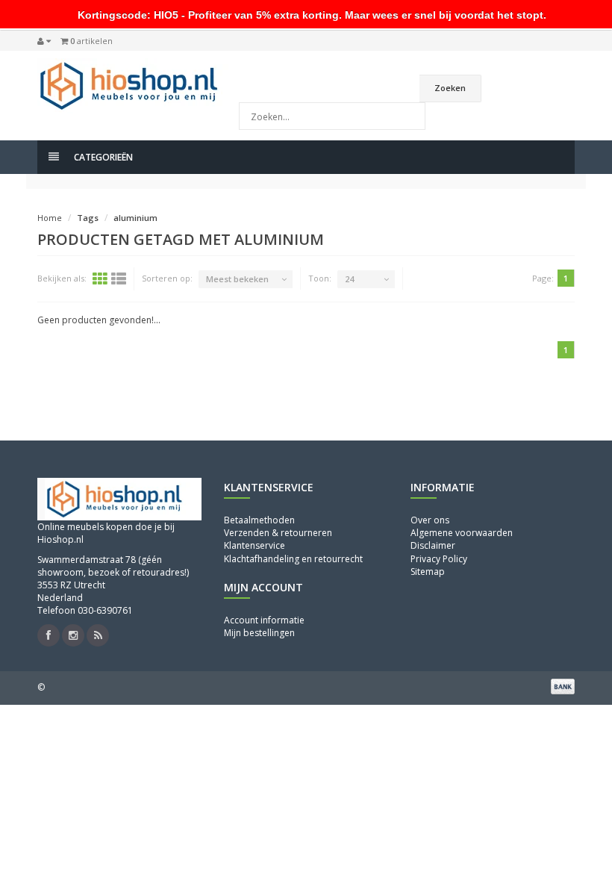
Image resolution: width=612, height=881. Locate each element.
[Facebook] (48, 635)
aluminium (135, 217)
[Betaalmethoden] (563, 686)
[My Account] (44, 41)
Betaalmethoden (259, 520)
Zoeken (450, 87)
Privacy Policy (438, 558)
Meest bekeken (237, 278)
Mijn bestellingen (259, 632)
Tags (88, 217)
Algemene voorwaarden (461, 532)
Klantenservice (254, 545)
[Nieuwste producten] (98, 635)
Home (49, 217)
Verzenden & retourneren (278, 532)
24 (349, 278)
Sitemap (427, 571)
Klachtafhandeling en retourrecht (293, 558)
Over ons (429, 520)
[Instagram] (73, 635)
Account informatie (264, 620)
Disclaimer (432, 545)
